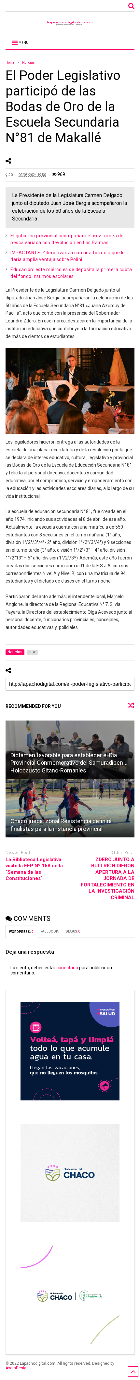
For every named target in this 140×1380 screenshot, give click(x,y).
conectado (67, 967)
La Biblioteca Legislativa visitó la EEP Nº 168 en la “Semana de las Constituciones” (34, 869)
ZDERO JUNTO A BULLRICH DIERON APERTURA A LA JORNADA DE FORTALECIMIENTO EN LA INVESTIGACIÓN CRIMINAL (107, 878)
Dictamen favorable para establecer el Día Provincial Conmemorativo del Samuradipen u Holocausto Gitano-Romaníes (69, 763)
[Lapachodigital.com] (70, 25)
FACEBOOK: (49, 931)
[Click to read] (70, 808)
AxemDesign (17, 1368)
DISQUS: (73, 931)
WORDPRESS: (21, 932)
